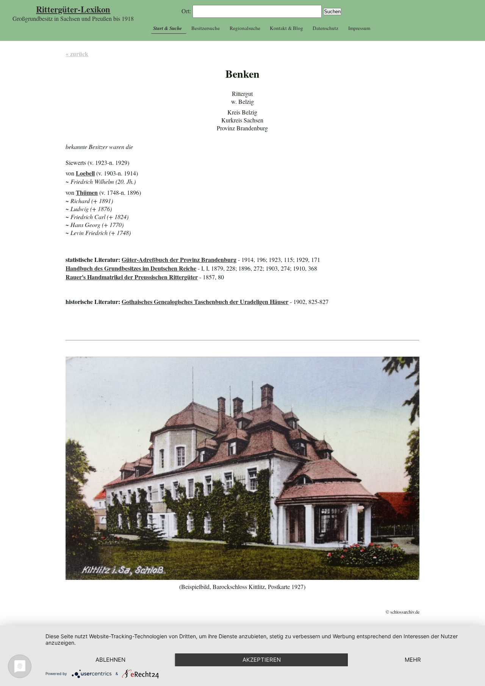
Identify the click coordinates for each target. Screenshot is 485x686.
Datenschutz (325, 28)
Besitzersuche (205, 28)
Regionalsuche (245, 28)
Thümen (87, 192)
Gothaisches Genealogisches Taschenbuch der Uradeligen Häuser (205, 301)
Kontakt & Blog (286, 28)
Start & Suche (167, 28)
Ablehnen (110, 659)
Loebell (85, 173)
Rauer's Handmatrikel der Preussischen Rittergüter (132, 277)
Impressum (359, 28)
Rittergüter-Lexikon (73, 9)
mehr (413, 659)
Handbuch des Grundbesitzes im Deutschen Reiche (131, 268)
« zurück (77, 53)
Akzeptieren (261, 659)
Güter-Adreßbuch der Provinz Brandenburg (179, 259)
